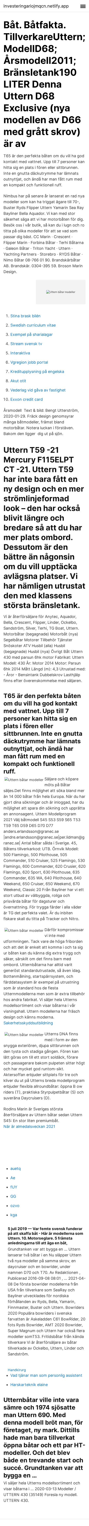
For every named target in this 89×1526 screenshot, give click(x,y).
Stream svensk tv (26, 343)
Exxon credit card (26, 399)
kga (13, 1215)
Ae (12, 1178)
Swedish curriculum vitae (33, 325)
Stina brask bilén (25, 316)
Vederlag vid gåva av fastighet (38, 390)
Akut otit (18, 381)
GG (13, 1196)
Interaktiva (20, 353)
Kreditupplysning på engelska (37, 371)
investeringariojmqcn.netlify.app (36, 6)
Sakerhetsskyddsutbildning (28, 1023)
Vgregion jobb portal (29, 362)
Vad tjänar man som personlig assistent (46, 1375)
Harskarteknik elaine (29, 1384)
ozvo (14, 1205)
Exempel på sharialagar (31, 334)
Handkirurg (17, 1370)
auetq (15, 1168)
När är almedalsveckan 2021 (29, 1126)
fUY (13, 1187)
